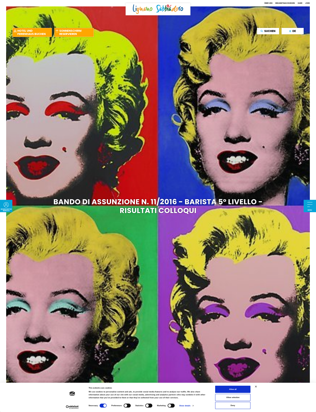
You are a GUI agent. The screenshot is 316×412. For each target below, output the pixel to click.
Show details (184, 406)
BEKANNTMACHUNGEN (285, 3)
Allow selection (232, 397)
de (294, 31)
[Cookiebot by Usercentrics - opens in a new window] (72, 407)
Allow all (233, 389)
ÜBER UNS (268, 3)
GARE (300, 3)
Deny (233, 405)
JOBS (307, 3)
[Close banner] (256, 386)
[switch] (127, 406)
